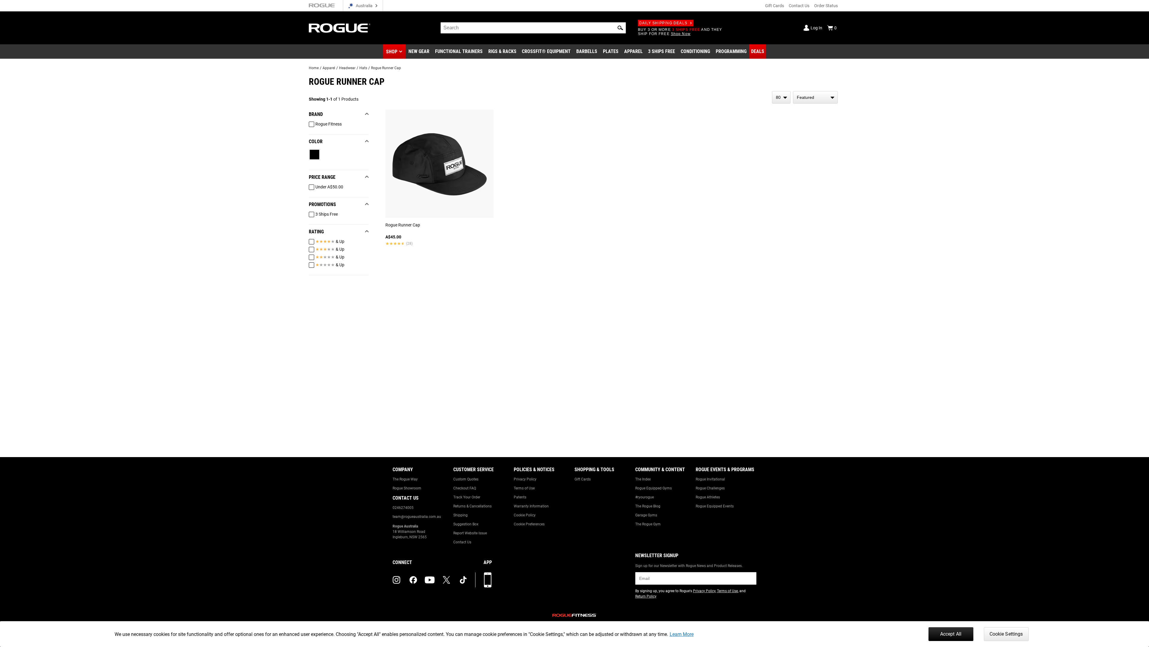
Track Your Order (466, 497)
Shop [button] (391, 52)
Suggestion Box (465, 524)
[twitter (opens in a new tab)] (446, 579)
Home (314, 68)
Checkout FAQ (464, 488)
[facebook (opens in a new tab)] (413, 579)
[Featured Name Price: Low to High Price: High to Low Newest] (815, 97)
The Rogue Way (405, 479)
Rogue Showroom (407, 488)
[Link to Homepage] (339, 28)
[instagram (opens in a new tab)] (396, 579)
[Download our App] (487, 579)
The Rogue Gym (648, 524)
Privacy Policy (525, 479)
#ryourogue (644, 497)
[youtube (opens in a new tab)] (429, 579)
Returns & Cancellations (472, 506)
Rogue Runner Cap (386, 68)
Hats (363, 68)
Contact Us (799, 5)
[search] (533, 28)
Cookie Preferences (529, 524)
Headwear (347, 68)
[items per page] (781, 97)
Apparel (329, 68)
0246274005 (403, 508)
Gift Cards (774, 5)
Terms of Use (524, 488)
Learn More (682, 634)
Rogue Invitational (710, 479)
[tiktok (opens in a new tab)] (463, 579)
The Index (643, 479)
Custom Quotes (465, 479)
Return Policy (645, 596)
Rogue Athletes (708, 497)
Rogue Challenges (710, 488)
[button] (620, 28)
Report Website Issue (470, 533)
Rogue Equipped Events (715, 506)
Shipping (460, 515)
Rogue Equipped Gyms (653, 488)
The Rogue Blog (647, 506)
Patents (520, 497)
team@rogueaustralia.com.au (417, 517)
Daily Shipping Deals (663, 23)
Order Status (826, 5)
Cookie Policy (525, 515)
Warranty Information (531, 506)
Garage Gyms (646, 515)
